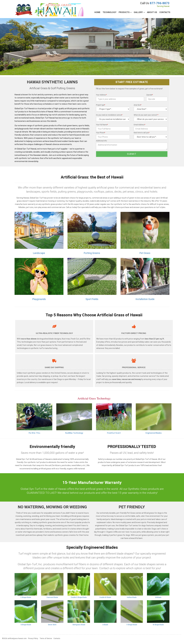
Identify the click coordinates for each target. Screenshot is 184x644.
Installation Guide (145, 299)
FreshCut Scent (114, 433)
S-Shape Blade (26, 625)
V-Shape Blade (131, 625)
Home (97, 12)
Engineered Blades (154, 433)
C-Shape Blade (25, 597)
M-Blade (158, 597)
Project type (100, 105)
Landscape (39, 253)
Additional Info (101, 141)
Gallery (138, 12)
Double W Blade (105, 597)
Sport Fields (92, 299)
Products (124, 12)
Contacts (164, 12)
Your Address (101, 95)
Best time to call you (141, 133)
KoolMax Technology (74, 433)
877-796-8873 (159, 3)
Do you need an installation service (109, 115)
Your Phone (100, 133)
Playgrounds (39, 299)
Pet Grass (145, 253)
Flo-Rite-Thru (34, 433)
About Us (152, 12)
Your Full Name (102, 125)
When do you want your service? (146, 115)
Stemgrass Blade (78, 625)
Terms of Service (46, 638)
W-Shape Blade (158, 625)
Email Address (139, 125)
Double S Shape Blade (79, 597)
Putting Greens (92, 253)
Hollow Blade (131, 597)
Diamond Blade (52, 597)
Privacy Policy (33, 638)
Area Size (137, 105)
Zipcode (149, 95)
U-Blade (105, 625)
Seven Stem (52, 625)
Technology (109, 12)
